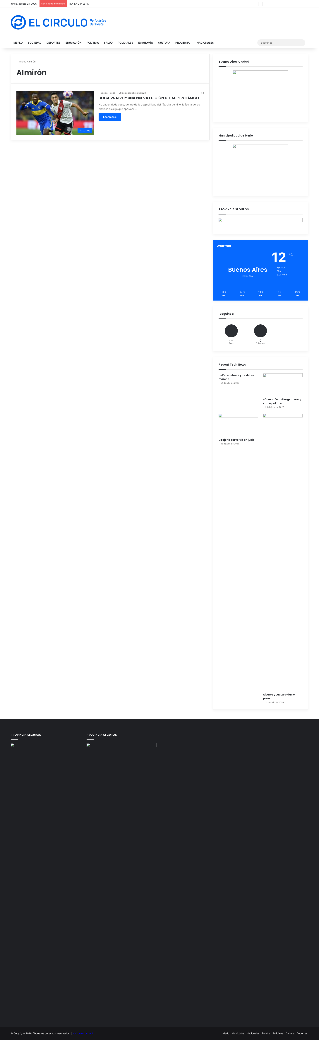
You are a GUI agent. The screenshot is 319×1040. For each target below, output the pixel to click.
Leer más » (110, 116)
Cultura (164, 42)
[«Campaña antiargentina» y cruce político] (283, 384)
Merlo (18, 42)
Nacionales (205, 42)
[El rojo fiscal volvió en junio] (238, 425)
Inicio (21, 61)
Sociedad (34, 42)
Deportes (53, 42)
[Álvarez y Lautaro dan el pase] (283, 552)
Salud (108, 42)
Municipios (238, 1033)
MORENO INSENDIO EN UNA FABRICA (90, 3)
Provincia (182, 42)
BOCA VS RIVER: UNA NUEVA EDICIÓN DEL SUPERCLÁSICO (149, 97)
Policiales (125, 42)
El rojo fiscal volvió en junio (237, 440)
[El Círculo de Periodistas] (58, 22)
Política (93, 42)
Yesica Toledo (108, 92)
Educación (73, 42)
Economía (145, 42)
